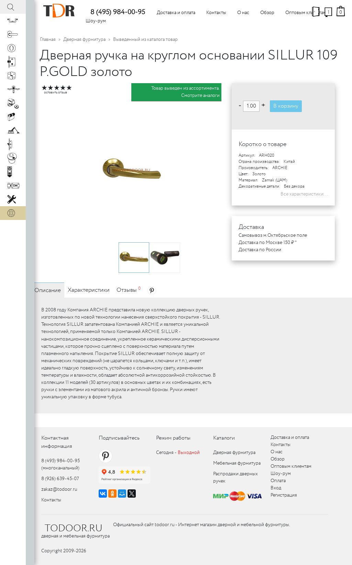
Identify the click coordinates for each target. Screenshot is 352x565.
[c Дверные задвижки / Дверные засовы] (13, 185)
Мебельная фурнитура (237, 463)
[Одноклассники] (112, 493)
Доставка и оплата (176, 12)
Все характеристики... (304, 194)
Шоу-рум (96, 21)
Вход (276, 488)
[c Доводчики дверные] (13, 130)
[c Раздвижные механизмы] (13, 89)
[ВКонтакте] (103, 493)
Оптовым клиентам (305, 12)
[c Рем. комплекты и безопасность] (13, 199)
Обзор (267, 12)
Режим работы (173, 438)
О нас (243, 12)
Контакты (216, 12)
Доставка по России (260, 249)
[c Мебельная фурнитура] (13, 20)
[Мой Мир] (122, 493)
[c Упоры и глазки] (13, 103)
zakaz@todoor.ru (59, 489)
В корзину (285, 106)
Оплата (278, 480)
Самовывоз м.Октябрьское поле (273, 235)
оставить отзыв (55, 92)
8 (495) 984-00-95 (117, 12)
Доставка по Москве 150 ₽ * (268, 242)
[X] (132, 493)
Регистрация (284, 495)
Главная (48, 39)
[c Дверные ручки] (13, 34)
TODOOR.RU (73, 528)
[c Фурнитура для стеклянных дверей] (13, 158)
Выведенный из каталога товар (145, 39)
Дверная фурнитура (84, 39)
